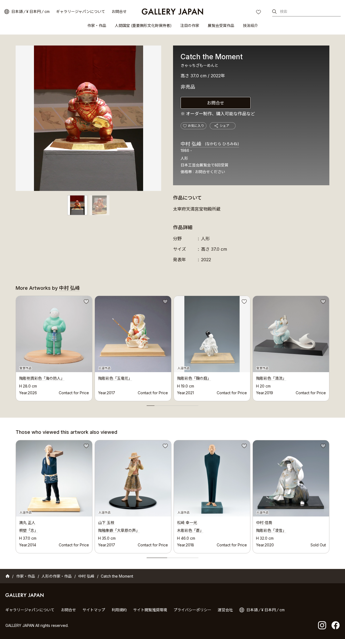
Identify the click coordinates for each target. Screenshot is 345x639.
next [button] (329, 347)
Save (85, 302)
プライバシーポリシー (192, 609)
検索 (283, 11)
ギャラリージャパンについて (80, 11)
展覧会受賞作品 (221, 25)
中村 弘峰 (210, 144)
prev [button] (16, 347)
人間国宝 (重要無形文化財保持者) (143, 25)
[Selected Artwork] (54, 478)
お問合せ (119, 11)
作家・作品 (96, 25)
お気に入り (259, 13)
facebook (336, 625)
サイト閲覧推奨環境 (150, 609)
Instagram (322, 625)
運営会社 (225, 609)
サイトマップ (93, 609)
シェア (224, 126)
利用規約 (119, 609)
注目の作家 (189, 25)
